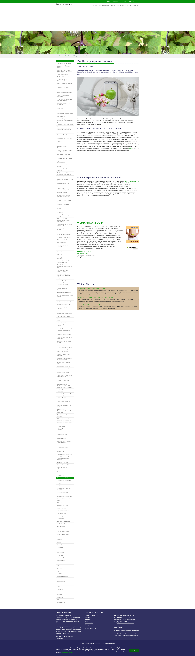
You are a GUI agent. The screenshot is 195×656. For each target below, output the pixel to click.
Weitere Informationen (67, 652)
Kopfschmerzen (132, 183)
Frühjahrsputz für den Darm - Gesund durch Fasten (91, 288)
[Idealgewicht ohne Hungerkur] (132, 235)
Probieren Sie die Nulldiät (131, 181)
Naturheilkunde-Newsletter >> (130, 635)
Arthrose (131, 148)
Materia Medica (89, 623)
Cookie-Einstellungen (90, 628)
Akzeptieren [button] (134, 650)
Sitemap (87, 624)
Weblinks (87, 619)
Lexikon (87, 621)
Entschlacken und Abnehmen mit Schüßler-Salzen (91, 304)
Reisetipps (87, 617)
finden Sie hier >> (60, 638)
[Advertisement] (97, 20)
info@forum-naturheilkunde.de (125, 623)
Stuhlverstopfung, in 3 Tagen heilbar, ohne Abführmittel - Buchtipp (95, 297)
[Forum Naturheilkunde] (68, 6)
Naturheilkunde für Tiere (91, 615)
